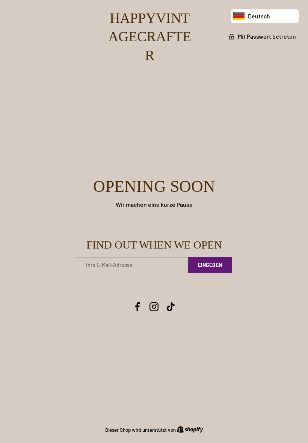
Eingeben (210, 265)
